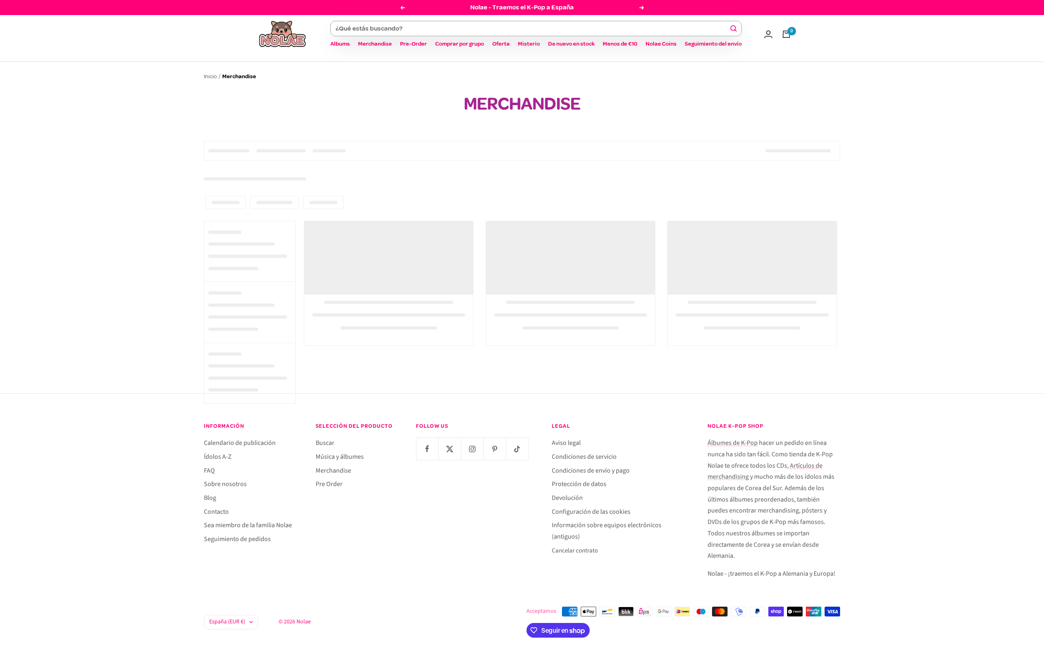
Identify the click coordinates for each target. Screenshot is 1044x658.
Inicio (210, 76)
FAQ (209, 470)
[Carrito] (786, 34)
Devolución (567, 497)
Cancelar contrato (575, 550)
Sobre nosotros (225, 484)
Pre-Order (413, 43)
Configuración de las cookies (591, 511)
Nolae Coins (661, 43)
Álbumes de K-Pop (733, 442)
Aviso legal (566, 442)
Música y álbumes (340, 456)
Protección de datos (579, 484)
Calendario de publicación (240, 442)
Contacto (216, 511)
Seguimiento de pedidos (237, 539)
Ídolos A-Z (218, 456)
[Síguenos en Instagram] (472, 449)
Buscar (325, 442)
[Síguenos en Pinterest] (494, 449)
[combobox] (532, 28)
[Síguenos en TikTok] (517, 449)
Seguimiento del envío (713, 43)
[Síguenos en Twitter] (449, 449)
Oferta (501, 43)
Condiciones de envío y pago (591, 470)
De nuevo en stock (571, 43)
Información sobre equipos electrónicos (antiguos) (606, 531)
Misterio (529, 43)
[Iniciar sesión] (768, 34)
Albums (340, 43)
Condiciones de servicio (584, 456)
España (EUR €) (227, 622)
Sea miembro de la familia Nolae (248, 525)
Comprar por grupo (459, 43)
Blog (210, 497)
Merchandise (375, 43)
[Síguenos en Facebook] (427, 449)
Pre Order (329, 484)
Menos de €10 (620, 43)
